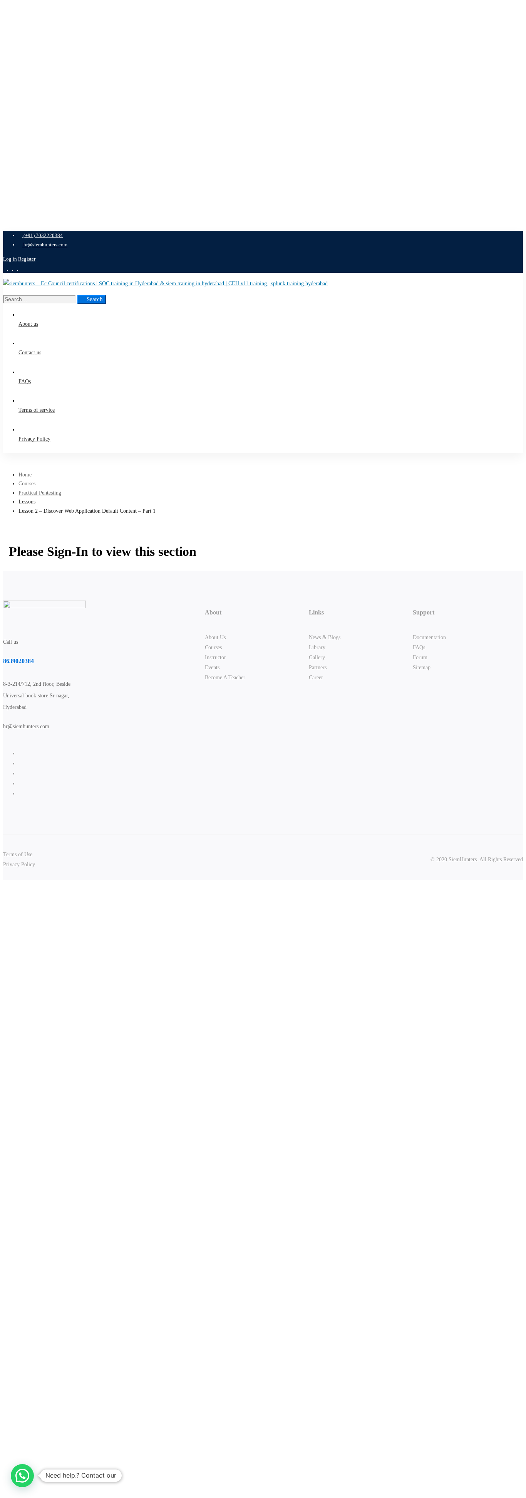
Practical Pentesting (39, 493)
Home (25, 475)
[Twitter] (20, 753)
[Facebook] (20, 763)
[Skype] (20, 773)
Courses (26, 483)
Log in (10, 259)
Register (26, 259)
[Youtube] (20, 783)
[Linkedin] (20, 793)
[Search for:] (40, 299)
